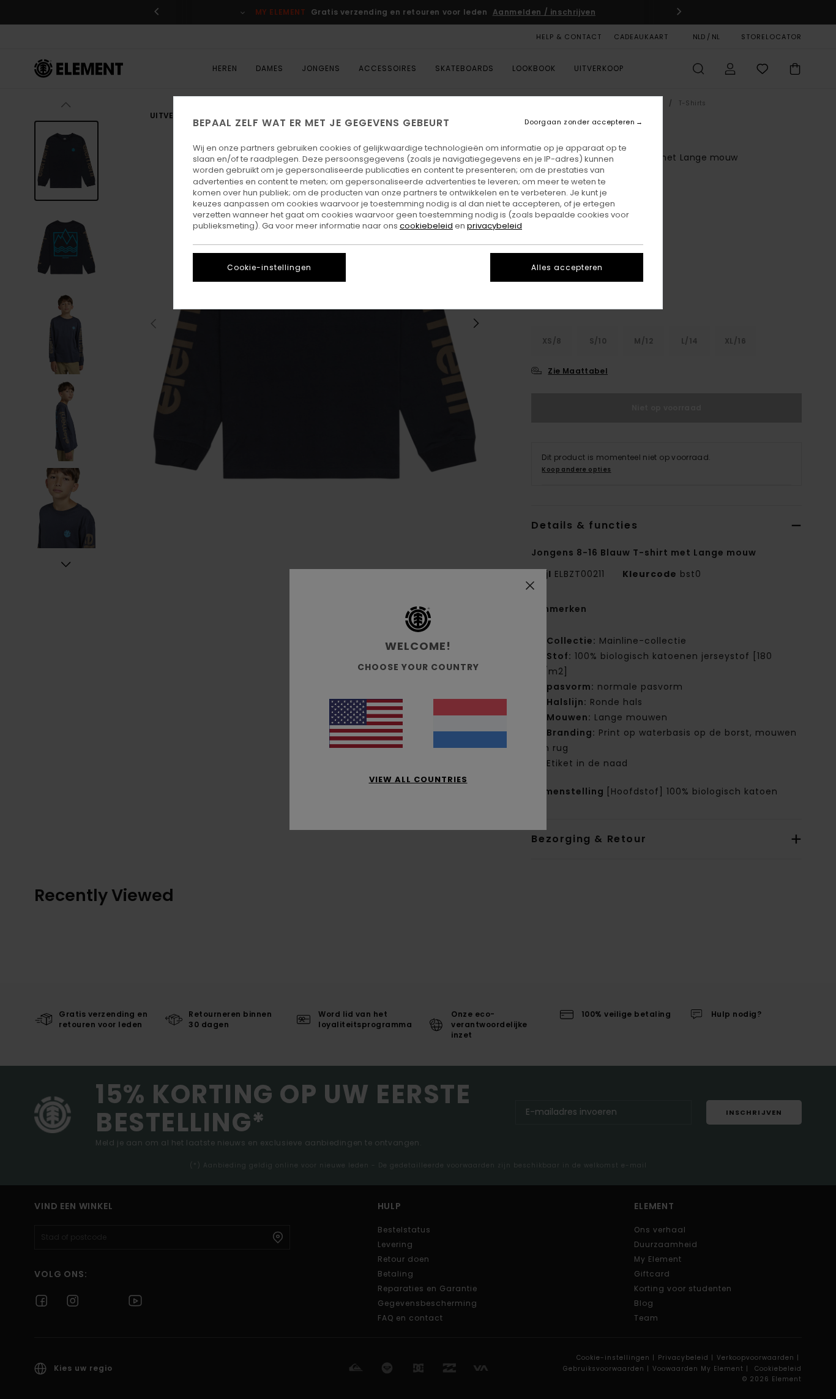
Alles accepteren (567, 267)
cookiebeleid (426, 226)
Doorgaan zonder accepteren (579, 122)
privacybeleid (494, 226)
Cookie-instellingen (269, 267)
